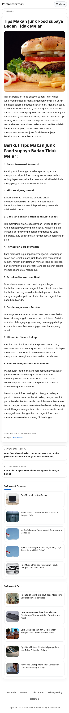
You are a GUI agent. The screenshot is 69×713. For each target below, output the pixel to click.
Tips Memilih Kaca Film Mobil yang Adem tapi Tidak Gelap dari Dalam (40, 649)
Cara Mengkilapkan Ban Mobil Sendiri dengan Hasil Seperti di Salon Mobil (38, 631)
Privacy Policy (55, 692)
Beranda (11, 692)
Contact (24, 692)
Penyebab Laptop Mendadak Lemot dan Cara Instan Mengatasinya (40, 666)
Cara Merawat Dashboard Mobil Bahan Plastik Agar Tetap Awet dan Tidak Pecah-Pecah (40, 615)
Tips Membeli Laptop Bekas (34, 495)
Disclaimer (38, 692)
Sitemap (34, 698)
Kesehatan (18, 437)
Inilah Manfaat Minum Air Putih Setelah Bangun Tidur (39, 514)
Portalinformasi (13, 4)
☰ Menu (60, 4)
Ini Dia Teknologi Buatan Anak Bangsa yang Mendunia (41, 531)
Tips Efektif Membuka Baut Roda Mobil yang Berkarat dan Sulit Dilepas (41, 596)
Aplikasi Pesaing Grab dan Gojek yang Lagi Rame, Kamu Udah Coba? (41, 549)
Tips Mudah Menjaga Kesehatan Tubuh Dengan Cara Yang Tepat (39, 566)
